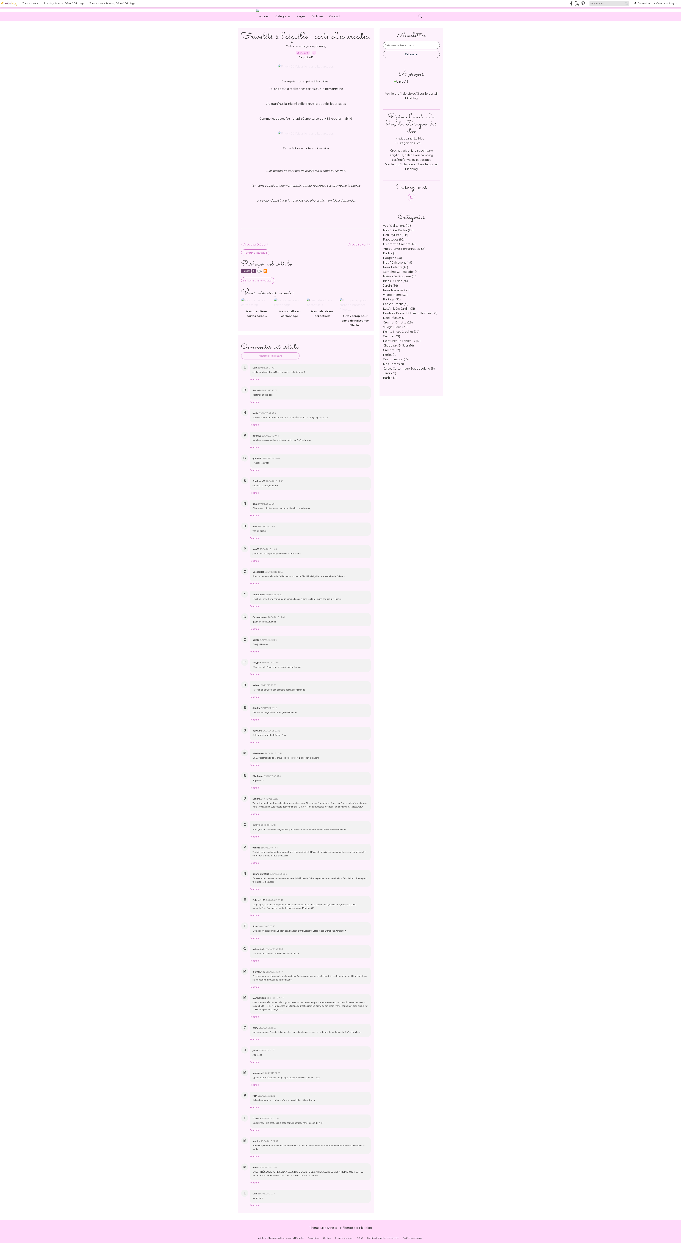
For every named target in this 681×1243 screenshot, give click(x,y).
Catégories (282, 16)
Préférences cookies (412, 1238)
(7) (389, 373)
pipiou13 (413, 164)
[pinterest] (583, 3)
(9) (393, 364)
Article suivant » (359, 244)
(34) (390, 285)
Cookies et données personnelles (383, 1238)
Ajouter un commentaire (270, 356)
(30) (410, 313)
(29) (395, 318)
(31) (395, 304)
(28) (398, 322)
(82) (394, 239)
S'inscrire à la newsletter (257, 280)
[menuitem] (264, 16)
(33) (396, 290)
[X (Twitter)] (577, 3)
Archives (317, 16)
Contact (334, 16)
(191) (398, 230)
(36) (395, 281)
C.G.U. (360, 1238)
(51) (390, 253)
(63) (400, 244)
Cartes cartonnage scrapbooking (306, 46)
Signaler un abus (344, 1238)
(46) (395, 267)
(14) (398, 345)
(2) (390, 377)
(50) (392, 258)
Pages (301, 16)
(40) (401, 271)
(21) (391, 336)
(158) (395, 235)
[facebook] (571, 3)
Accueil (264, 16)
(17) (402, 341)
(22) (401, 331)
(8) (409, 368)
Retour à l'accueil (255, 252)
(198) (398, 225)
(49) (397, 262)
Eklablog (365, 1228)
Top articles (313, 1238)
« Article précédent (254, 244)
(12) (391, 350)
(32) (395, 295)
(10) (396, 359)
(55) (404, 248)
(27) (395, 327)
